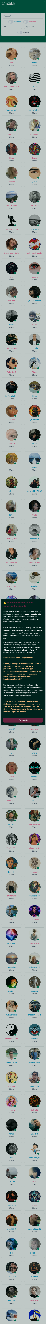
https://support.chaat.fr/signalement (18, 658)
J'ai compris (23, 720)
